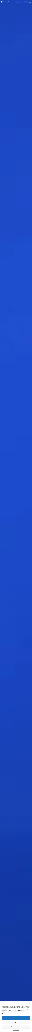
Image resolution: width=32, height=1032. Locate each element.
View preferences (16, 1027)
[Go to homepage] (6, 2)
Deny (16, 1022)
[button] (29, 1003)
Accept (16, 1018)
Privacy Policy (16, 1030)
